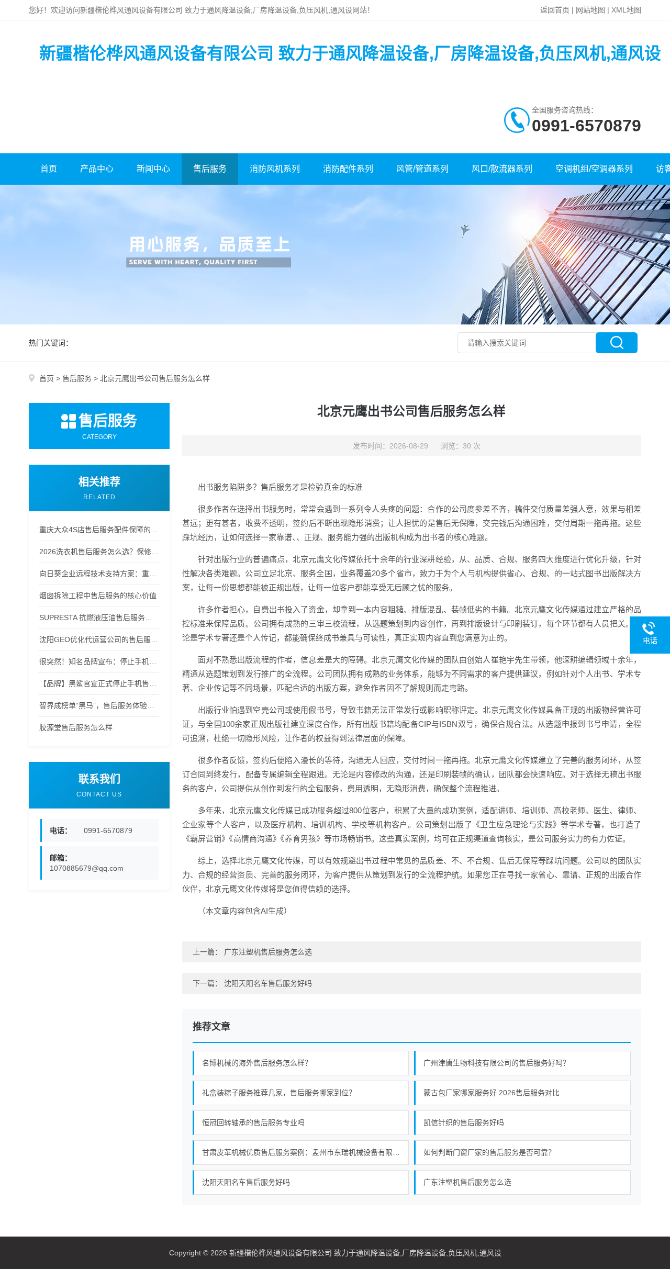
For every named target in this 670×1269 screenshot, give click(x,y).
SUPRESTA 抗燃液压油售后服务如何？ (99, 617)
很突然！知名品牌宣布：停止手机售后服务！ (99, 661)
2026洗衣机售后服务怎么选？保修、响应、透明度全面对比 (99, 551)
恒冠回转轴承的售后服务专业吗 (253, 1122)
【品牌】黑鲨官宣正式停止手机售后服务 (99, 683)
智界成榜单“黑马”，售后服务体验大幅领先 (99, 705)
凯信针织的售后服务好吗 (463, 1122)
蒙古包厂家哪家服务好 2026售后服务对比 (491, 1092)
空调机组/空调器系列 (594, 168)
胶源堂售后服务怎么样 (76, 727)
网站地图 (590, 10)
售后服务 (210, 168)
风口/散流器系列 (502, 168)
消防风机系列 (275, 168)
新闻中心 (153, 168)
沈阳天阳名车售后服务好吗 (268, 983)
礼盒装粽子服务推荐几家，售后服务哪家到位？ (279, 1092)
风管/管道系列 (422, 168)
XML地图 (626, 10)
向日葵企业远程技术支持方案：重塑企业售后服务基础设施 (99, 573)
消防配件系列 (348, 168)
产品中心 (97, 168)
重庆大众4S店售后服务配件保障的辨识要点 (99, 529)
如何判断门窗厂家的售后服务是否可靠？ (489, 1152)
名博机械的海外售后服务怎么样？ (257, 1063)
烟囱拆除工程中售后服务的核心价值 (98, 595)
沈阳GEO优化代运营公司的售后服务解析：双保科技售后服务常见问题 (99, 639)
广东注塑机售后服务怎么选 (268, 952)
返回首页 (555, 10)
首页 (48, 168)
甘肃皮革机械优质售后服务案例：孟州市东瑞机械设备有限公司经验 (305, 1152)
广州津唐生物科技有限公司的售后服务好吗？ (496, 1063)
